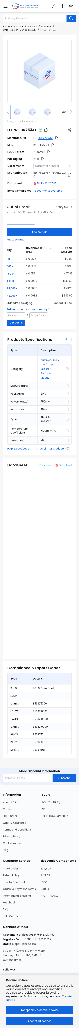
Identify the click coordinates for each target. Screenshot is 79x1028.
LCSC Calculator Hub (55, 816)
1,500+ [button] (11, 274)
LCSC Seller (10, 816)
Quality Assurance (14, 823)
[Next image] (70, 112)
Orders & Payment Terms (19, 889)
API (43, 809)
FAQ (5, 909)
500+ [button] (10, 266)
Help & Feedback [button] (18, 448)
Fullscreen (46, 465)
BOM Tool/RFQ (51, 802)
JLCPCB (45, 875)
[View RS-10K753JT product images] (39, 71)
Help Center (10, 916)
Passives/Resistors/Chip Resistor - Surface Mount (50, 369)
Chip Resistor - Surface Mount (19, 29)
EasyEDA (46, 868)
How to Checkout (14, 882)
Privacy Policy (11, 836)
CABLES (45, 889)
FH (34, 138)
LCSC (44, 882)
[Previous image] (8, 112)
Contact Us (10, 809)
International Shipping (17, 896)
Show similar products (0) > (54, 448)
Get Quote (16, 322)
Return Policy (11, 875)
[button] (5, 6)
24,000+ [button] (12, 288)
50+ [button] (9, 259)
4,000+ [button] (11, 281)
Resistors (46, 26)
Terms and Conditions (17, 829)
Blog (5, 850)
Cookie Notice (12, 843)
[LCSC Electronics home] (25, 6)
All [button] (65, 339)
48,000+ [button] (12, 296)
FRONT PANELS (49, 896)
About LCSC (10, 802)
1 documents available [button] (47, 191)
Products (19, 26)
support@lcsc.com (24, 944)
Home (6, 26)
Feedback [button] (9, 902)
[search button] (71, 18)
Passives (32, 26)
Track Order (10, 868)
